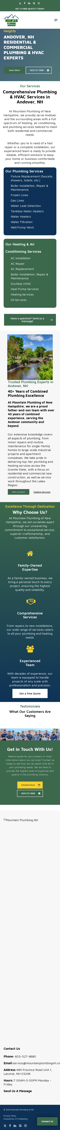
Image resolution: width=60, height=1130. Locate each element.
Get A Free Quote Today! (30, 8)
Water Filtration (22, 222)
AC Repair (18, 263)
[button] (55, 20)
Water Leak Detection (26, 206)
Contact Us (47, 1121)
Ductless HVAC (21, 283)
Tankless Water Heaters (27, 211)
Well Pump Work (22, 227)
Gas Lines (17, 200)
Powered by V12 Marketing (15, 1119)
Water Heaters (21, 216)
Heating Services (22, 294)
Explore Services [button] (42, 492)
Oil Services (19, 300)
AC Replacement (22, 269)
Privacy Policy (10, 1116)
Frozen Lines (19, 195)
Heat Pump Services (25, 289)
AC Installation (21, 258)
